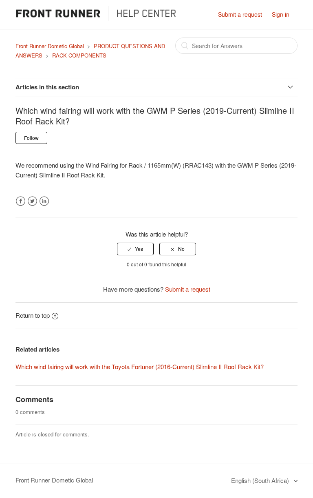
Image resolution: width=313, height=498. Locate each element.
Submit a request (240, 14)
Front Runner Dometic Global (49, 46)
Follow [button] (31, 137)
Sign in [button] (280, 14)
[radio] (135, 249)
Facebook (20, 201)
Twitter (32, 201)
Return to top (32, 315)
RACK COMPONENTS (79, 55)
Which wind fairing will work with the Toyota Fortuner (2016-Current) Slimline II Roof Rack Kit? (139, 366)
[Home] (99, 18)
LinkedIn (44, 201)
